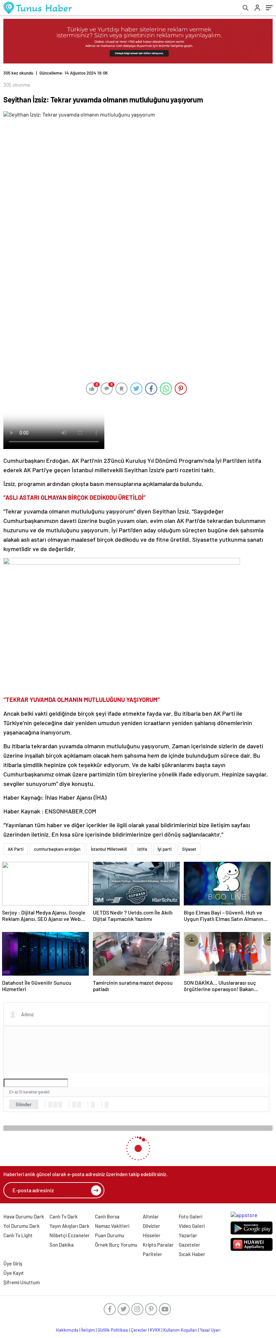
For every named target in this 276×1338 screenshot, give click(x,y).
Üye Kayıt (13, 1273)
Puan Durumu (109, 1235)
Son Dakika (61, 1245)
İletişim (88, 1330)
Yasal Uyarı (210, 1330)
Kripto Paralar (158, 1245)
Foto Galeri (190, 1216)
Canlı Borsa (107, 1216)
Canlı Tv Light (18, 1235)
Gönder (24, 1104)
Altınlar (151, 1216)
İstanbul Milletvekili (109, 849)
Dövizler (151, 1226)
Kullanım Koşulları (180, 1330)
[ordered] (74, 1105)
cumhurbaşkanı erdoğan (57, 849)
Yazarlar (188, 1235)
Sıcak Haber (192, 1254)
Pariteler (152, 1254)
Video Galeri (192, 1226)
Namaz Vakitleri (112, 1226)
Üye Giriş (12, 1263)
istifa (142, 849)
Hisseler (152, 1235)
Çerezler (139, 1330)
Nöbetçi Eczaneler (69, 1235)
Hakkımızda (67, 1330)
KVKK (155, 1330)
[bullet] (79, 1105)
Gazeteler (189, 1245)
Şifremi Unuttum (21, 1282)
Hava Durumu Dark (23, 1216)
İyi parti (165, 849)
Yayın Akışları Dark (69, 1226)
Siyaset (189, 849)
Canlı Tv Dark (63, 1216)
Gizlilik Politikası (113, 1330)
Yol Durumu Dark (21, 1226)
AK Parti (16, 849)
